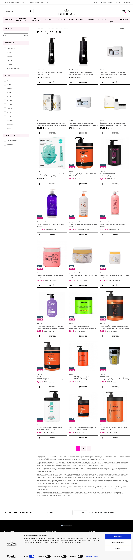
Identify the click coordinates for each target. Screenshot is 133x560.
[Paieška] (31, 11)
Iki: (26, 36)
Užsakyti (81, 513)
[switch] (48, 556)
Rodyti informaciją (92, 556)
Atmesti (117, 548)
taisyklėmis (103, 513)
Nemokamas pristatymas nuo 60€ (38, 2)
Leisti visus (118, 536)
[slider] (3, 33)
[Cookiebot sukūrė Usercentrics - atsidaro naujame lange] (12, 556)
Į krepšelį (52, 82)
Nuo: (5, 36)
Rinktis (122, 28)
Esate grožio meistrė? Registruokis (13, 2)
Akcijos (118, 2)
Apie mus (127, 2)
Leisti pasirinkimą (118, 542)
